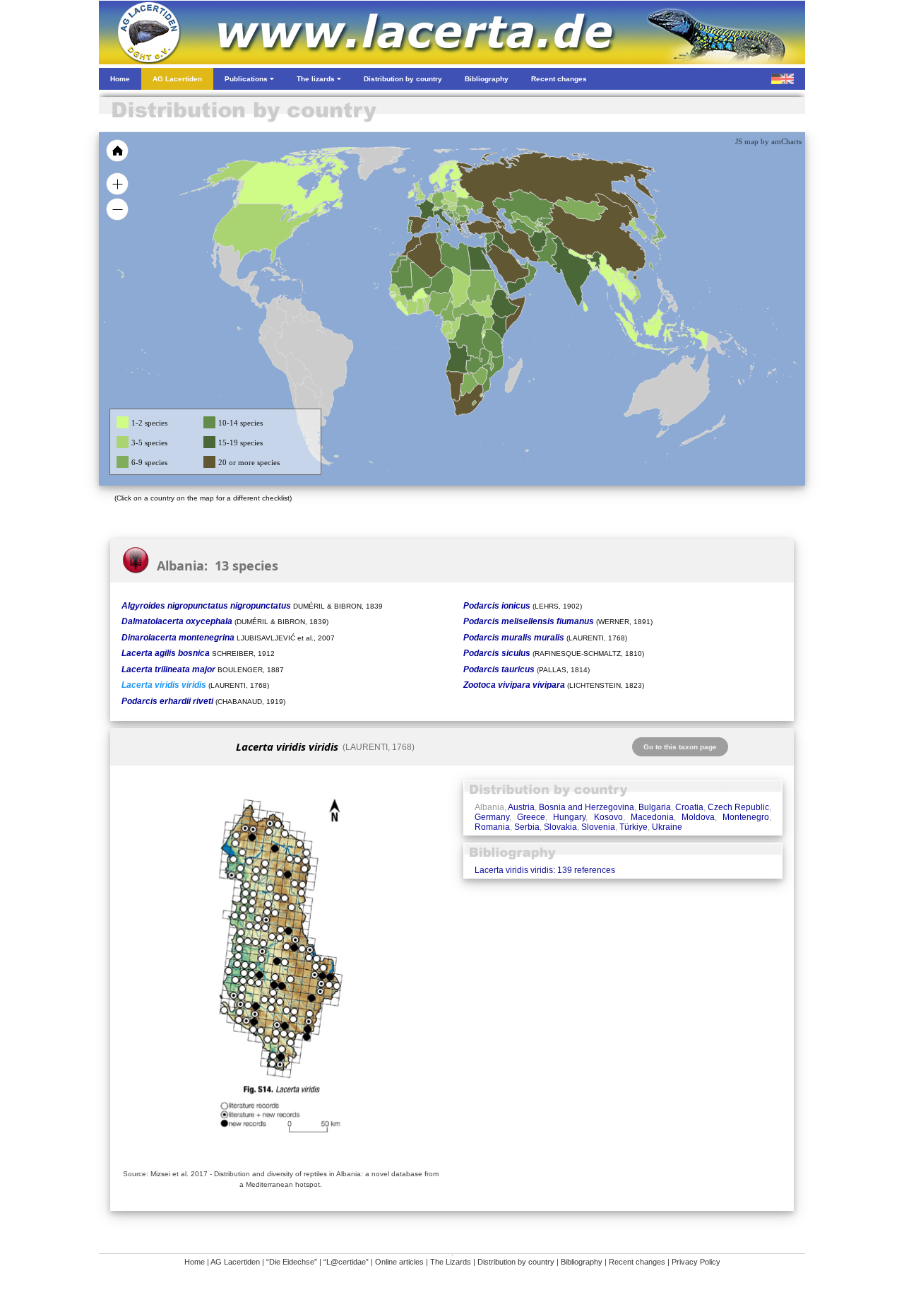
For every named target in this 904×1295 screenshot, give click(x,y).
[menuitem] (524, 264)
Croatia (689, 807)
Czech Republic (738, 807)
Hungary (569, 817)
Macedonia (652, 817)
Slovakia (560, 827)
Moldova (698, 817)
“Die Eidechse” (291, 1262)
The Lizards (450, 1262)
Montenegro (745, 817)
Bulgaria (654, 807)
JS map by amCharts (768, 141)
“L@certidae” (346, 1262)
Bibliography (581, 1262)
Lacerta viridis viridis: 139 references (545, 870)
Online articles (399, 1262)
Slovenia (598, 827)
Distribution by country (515, 1262)
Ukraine (667, 827)
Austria (521, 807)
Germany (492, 817)
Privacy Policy (696, 1262)
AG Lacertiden (235, 1262)
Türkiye (633, 827)
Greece (531, 817)
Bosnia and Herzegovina (586, 807)
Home (194, 1262)
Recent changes (637, 1262)
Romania (492, 827)
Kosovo (608, 817)
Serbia (527, 827)
